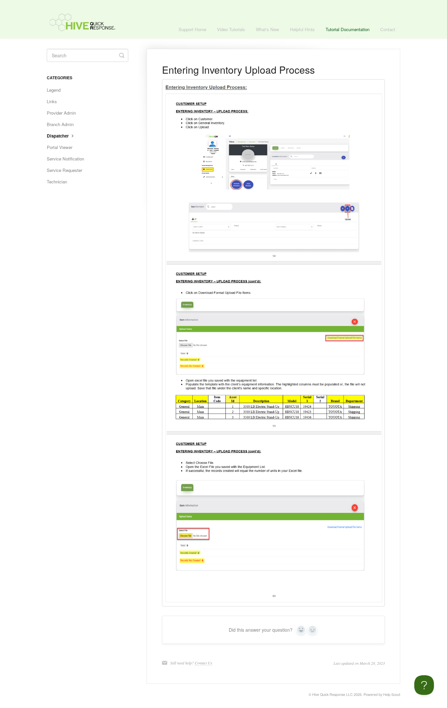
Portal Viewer (59, 147)
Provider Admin (61, 113)
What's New (267, 29)
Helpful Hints (302, 29)
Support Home (192, 29)
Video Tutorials (231, 29)
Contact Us (203, 662)
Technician (57, 181)
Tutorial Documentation (347, 29)
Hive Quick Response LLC (332, 694)
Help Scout (391, 694)
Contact (387, 29)
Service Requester (64, 170)
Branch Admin (60, 124)
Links (52, 101)
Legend (54, 90)
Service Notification (65, 159)
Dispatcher (58, 136)
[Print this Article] (382, 70)
